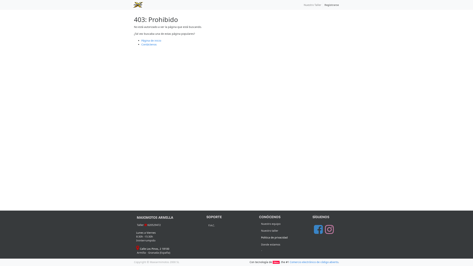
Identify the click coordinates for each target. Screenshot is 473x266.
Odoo (276, 262)
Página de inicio (151, 40)
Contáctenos (149, 44)
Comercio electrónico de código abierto (314, 262)
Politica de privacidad (274, 237)
